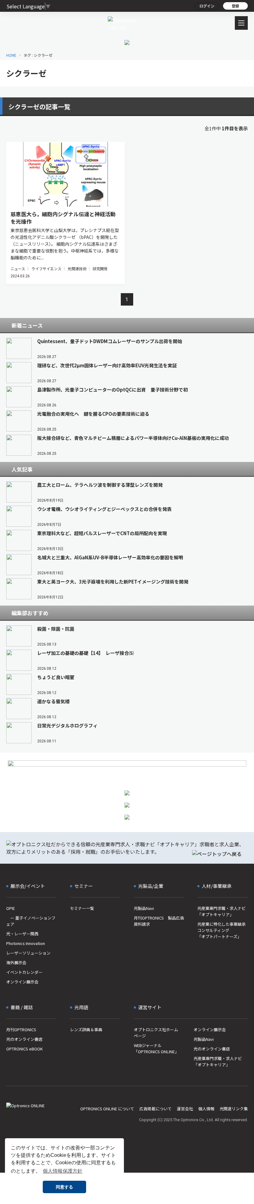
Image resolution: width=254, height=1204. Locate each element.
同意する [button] (64, 1186)
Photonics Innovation (25, 943)
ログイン (206, 5)
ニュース (18, 268)
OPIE (10, 908)
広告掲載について (155, 1109)
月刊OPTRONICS (21, 1029)
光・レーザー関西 (22, 934)
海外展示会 (16, 962)
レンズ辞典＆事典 (86, 1029)
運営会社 (185, 1109)
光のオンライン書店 (24, 1039)
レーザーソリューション (28, 953)
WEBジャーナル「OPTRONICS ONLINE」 (156, 1048)
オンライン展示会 (22, 982)
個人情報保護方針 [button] (62, 1171)
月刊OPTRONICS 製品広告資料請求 (159, 921)
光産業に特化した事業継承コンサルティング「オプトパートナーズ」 (221, 930)
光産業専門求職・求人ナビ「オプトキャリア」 (221, 911)
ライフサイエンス (46, 268)
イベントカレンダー (24, 972)
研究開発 (100, 268)
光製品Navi (144, 908)
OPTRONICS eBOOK (24, 1049)
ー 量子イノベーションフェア (30, 921)
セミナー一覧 (82, 908)
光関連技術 (77, 268)
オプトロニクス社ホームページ (156, 1033)
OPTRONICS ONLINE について (107, 1109)
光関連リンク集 (234, 1109)
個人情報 (206, 1109)
